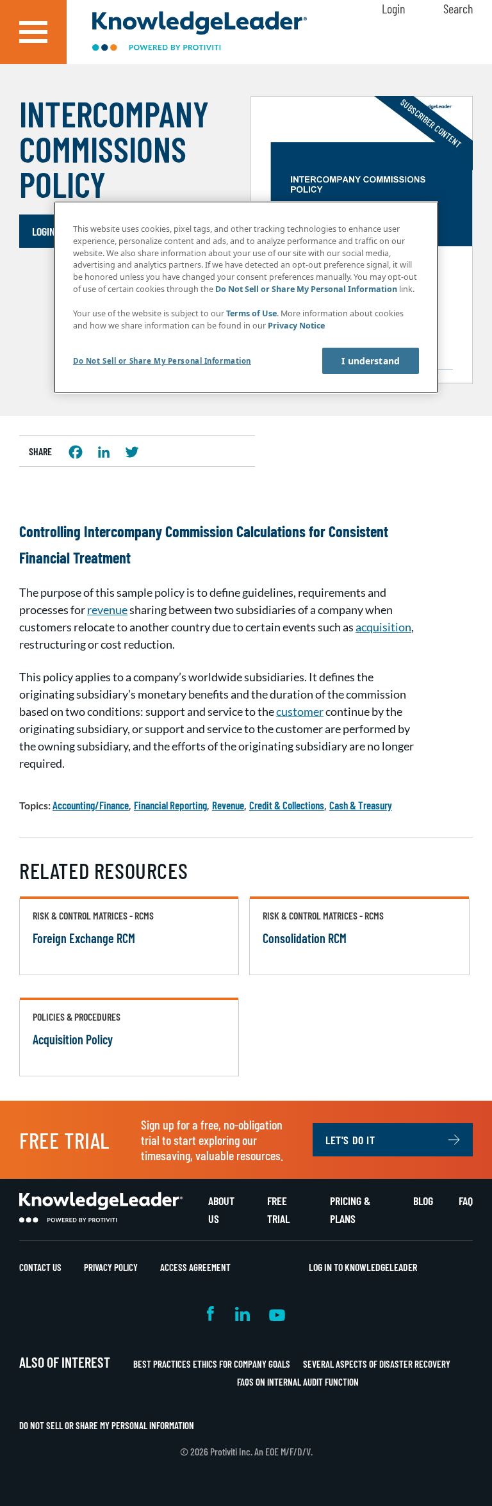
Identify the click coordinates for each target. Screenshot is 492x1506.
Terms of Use (251, 313)
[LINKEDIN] (104, 452)
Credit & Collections (286, 804)
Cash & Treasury (360, 804)
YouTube (277, 1313)
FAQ (466, 1201)
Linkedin (242, 1313)
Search (458, 8)
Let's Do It (350, 1140)
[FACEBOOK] (76, 452)
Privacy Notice (296, 325)
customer (300, 711)
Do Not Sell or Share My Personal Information (106, 1425)
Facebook (211, 1313)
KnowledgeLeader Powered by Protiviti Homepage (101, 1208)
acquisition (383, 627)
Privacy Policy (111, 1267)
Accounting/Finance (91, 804)
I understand (370, 361)
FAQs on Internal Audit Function (298, 1382)
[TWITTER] (132, 452)
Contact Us (40, 1267)
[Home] (199, 32)
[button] (33, 32)
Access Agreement (195, 1267)
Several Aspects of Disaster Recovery (376, 1364)
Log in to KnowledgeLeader (363, 1267)
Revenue (228, 804)
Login (393, 8)
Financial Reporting (170, 804)
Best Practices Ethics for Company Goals (211, 1364)
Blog (423, 1201)
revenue (107, 610)
